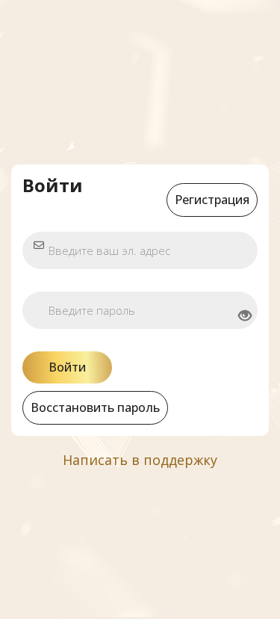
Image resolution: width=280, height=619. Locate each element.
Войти (67, 367)
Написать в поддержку (140, 460)
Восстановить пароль (95, 407)
